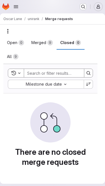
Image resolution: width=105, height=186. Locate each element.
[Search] (88, 73)
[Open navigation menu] (15, 6)
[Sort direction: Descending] (88, 84)
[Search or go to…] (83, 6)
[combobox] (46, 84)
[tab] (15, 43)
